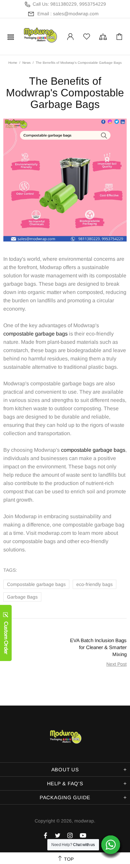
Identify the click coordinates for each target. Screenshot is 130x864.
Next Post (116, 664)
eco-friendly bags (94, 584)
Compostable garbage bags (36, 584)
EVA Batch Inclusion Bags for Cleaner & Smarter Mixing (98, 647)
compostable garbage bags (35, 333)
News (26, 62)
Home (12, 62)
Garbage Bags (22, 597)
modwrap (39, 36)
